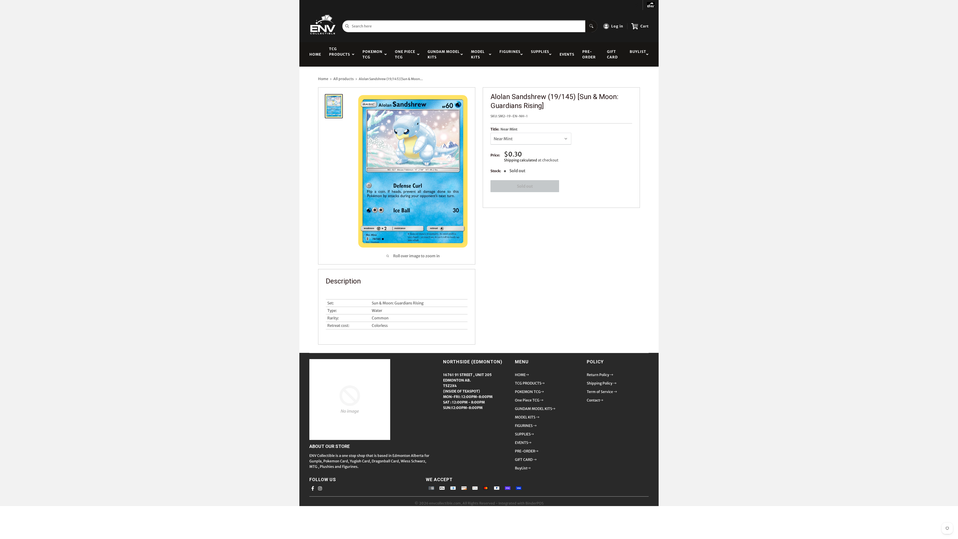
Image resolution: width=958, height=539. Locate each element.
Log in (617, 26)
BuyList (638, 54)
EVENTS (567, 54)
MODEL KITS (478, 54)
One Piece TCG (405, 54)
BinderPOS (534, 503)
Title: (503, 129)
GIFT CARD (612, 54)
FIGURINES (509, 54)
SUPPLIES (540, 54)
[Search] (591, 26)
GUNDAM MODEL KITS (444, 54)
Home (323, 79)
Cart (644, 26)
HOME (315, 54)
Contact (593, 400)
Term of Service (600, 392)
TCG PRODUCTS (339, 54)
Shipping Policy (600, 383)
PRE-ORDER (589, 54)
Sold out (525, 186)
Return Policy (598, 375)
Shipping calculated (520, 160)
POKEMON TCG (372, 54)
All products (343, 79)
